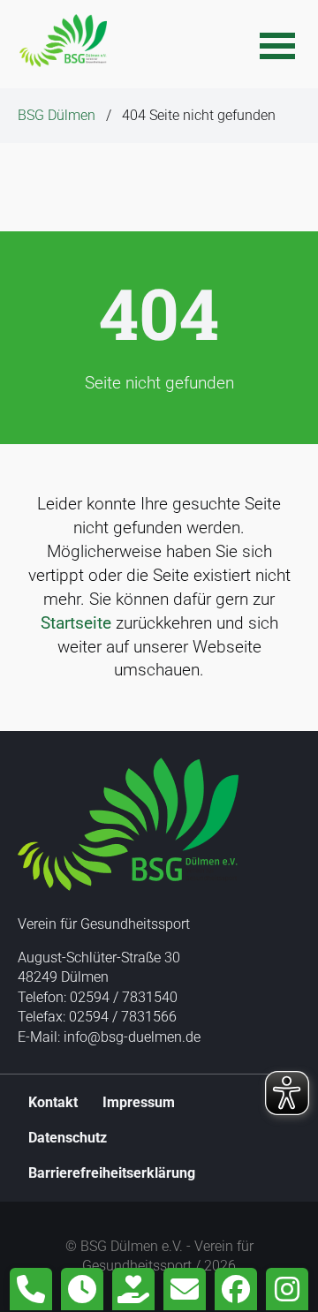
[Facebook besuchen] (236, 1289)
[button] (277, 44)
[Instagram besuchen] (287, 1289)
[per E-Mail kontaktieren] (184, 1289)
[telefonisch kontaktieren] (31, 1289)
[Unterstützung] (133, 1289)
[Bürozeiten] (82, 1289)
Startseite (76, 623)
